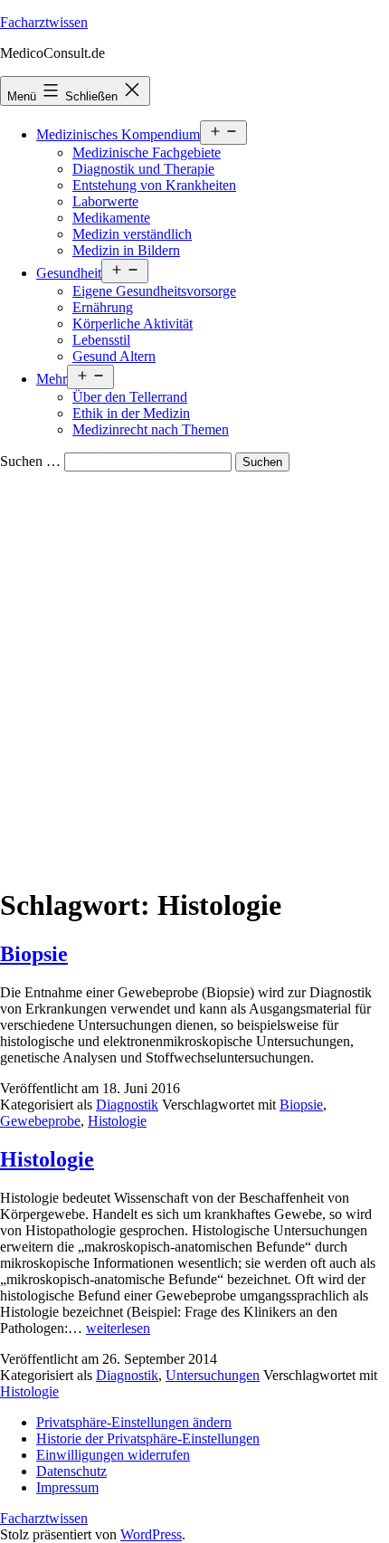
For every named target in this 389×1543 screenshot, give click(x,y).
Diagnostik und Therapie (143, 168)
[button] (134, 1422)
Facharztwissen (44, 22)
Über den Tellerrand (129, 397)
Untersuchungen (213, 1375)
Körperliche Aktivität (132, 323)
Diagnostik (127, 1104)
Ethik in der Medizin (131, 413)
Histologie (117, 1121)
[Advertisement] (194, 675)
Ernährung (102, 307)
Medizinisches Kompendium (118, 134)
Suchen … (30, 461)
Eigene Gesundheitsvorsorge (154, 291)
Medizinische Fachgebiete (146, 152)
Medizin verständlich (132, 234)
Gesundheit (68, 273)
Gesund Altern (114, 356)
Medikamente (111, 217)
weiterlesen (118, 1328)
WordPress (151, 1534)
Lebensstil (101, 340)
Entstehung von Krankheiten (154, 185)
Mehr (51, 378)
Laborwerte (105, 201)
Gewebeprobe (40, 1121)
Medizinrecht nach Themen (150, 429)
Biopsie (34, 954)
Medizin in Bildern (126, 250)
